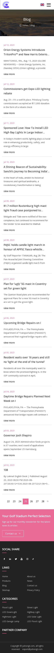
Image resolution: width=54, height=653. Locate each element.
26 (31, 501)
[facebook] (4, 559)
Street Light (32, 607)
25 (25, 501)
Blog (4, 585)
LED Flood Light (34, 621)
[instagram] (27, 559)
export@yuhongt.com (32, 649)
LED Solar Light (34, 616)
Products (6, 580)
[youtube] (21, 559)
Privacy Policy (33, 590)
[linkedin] (10, 559)
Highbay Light (33, 612)
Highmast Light (9, 616)
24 (20, 501)
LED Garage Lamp (10, 621)
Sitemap (6, 590)
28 (43, 501)
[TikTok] (33, 559)
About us (31, 576)
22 (8, 501)
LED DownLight (9, 612)
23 (14, 501)
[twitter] (16, 559)
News (29, 580)
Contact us (11, 533)
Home (25, 25)
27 (37, 501)
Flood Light (7, 607)
